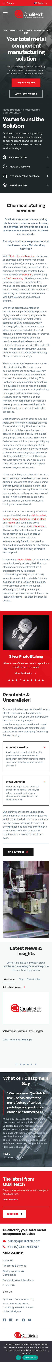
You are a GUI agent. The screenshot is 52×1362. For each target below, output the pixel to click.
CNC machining (14, 278)
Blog (21, 979)
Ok (18, 1357)
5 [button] (24, 680)
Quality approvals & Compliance (13, 1273)
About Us (8, 1260)
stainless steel (38, 515)
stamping (27, 274)
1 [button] (9, 680)
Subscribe (13, 1214)
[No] (48, 1351)
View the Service (24, 673)
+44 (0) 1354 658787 (23, 1246)
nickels (11, 522)
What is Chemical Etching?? (23, 1031)
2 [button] (13, 680)
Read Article (24, 1008)
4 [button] (20, 680)
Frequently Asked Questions (18, 1280)
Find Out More (24, 633)
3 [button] (16, 680)
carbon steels (39, 519)
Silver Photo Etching (26, 656)
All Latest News (12, 987)
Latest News (9, 979)
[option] (26, 96)
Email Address (10, 1200)
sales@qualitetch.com (24, 1241)
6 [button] (28, 680)
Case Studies (33, 979)
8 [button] (35, 680)
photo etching (24, 559)
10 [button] (43, 680)
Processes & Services (14, 1265)
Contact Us (9, 1285)
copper (7, 519)
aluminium (24, 519)
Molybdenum (38, 526)
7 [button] (31, 680)
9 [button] (39, 680)
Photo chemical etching (22, 256)
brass (15, 519)
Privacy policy (30, 1357)
